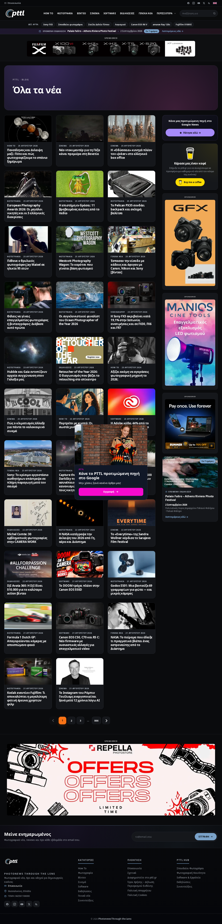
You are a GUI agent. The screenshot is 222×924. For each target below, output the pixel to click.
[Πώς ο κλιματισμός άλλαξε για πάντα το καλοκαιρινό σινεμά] (28, 402)
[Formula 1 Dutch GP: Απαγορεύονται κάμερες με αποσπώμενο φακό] (28, 616)
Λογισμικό (120, 24)
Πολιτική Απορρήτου (139, 890)
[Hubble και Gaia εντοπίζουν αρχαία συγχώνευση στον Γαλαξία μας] (28, 350)
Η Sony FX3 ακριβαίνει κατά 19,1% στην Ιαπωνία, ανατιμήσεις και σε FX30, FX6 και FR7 (131, 322)
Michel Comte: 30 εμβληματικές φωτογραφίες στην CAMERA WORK (27, 538)
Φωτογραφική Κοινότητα (191, 872)
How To (48, 13)
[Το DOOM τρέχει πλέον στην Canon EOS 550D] (80, 564)
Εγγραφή (204, 836)
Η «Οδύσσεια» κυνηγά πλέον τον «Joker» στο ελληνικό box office (131, 154)
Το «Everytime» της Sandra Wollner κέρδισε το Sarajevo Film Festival (131, 538)
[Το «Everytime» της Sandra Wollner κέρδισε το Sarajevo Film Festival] (131, 512)
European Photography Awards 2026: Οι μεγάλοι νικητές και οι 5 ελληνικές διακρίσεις (25, 211)
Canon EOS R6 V (139, 24)
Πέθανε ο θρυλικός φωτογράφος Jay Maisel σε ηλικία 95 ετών (26, 264)
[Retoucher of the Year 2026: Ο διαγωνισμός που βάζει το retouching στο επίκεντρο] (80, 350)
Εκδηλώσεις (127, 13)
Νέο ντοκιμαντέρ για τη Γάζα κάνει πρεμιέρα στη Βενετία (79, 152)
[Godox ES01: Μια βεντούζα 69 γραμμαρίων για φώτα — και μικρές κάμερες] (131, 564)
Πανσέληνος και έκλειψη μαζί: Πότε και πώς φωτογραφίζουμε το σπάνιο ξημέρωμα (27, 155)
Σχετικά (131, 872)
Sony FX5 (48, 24)
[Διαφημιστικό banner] (111, 49)
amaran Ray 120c (161, 24)
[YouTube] (198, 3)
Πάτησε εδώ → (192, 132)
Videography (118, 312)
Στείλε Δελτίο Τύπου (98, 24)
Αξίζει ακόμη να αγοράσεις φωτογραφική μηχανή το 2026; (130, 375)
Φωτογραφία (65, 13)
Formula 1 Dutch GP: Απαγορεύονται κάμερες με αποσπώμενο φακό (26, 641)
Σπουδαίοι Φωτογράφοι (190, 868)
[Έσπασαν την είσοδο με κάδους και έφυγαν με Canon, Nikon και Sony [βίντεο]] (131, 239)
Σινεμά (94, 13)
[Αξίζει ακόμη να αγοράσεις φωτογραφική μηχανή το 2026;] (131, 350)
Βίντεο (81, 13)
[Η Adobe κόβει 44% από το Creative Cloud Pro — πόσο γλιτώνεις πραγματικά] (131, 402)
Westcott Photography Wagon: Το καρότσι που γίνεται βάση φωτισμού (76, 264)
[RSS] (209, 3)
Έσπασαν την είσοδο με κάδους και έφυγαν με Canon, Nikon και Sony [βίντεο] (127, 266)
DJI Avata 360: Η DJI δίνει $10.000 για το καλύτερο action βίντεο (24, 589)
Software (110, 13)
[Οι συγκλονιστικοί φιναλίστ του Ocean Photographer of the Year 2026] (80, 295)
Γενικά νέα (146, 13)
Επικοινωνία (15, 885)
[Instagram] (193, 3)
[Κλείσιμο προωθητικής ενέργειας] (143, 428)
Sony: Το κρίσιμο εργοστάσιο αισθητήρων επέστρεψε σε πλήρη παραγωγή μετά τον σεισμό (28, 480)
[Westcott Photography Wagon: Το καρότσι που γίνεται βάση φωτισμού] (80, 239)
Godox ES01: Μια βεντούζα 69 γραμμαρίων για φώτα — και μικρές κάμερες (131, 589)
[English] (215, 3)
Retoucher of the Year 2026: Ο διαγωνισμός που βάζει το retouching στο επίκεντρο (79, 375)
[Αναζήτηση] (214, 13)
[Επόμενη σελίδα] (106, 720)
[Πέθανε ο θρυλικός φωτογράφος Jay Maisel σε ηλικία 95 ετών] (28, 239)
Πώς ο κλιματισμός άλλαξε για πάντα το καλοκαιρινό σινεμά (26, 427)
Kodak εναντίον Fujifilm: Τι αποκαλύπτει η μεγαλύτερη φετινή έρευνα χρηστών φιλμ (27, 698)
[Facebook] (188, 3)
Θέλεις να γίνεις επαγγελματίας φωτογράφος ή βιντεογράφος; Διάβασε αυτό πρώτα (27, 322)
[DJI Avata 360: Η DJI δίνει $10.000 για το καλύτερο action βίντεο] (28, 564)
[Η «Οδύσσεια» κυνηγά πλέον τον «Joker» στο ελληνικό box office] (131, 128)
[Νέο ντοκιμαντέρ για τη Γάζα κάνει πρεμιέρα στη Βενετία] (80, 128)
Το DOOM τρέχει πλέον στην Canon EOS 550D (79, 587)
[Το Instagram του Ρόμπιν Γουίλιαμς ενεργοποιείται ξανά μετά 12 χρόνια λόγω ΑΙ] (80, 671)
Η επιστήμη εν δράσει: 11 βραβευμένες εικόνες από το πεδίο (79, 209)
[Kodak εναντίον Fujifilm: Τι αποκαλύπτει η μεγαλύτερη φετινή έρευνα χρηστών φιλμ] (28, 671)
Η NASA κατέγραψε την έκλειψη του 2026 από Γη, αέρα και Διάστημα (77, 538)
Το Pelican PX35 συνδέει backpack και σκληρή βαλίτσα (127, 209)
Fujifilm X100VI (184, 24)
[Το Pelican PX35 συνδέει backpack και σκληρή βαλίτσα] (131, 184)
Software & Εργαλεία (188, 877)
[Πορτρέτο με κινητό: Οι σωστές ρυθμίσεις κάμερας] (80, 402)
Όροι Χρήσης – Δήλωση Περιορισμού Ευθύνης (140, 883)
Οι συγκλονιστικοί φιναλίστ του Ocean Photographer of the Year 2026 (79, 320)
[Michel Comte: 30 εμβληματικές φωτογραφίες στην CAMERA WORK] (28, 512)
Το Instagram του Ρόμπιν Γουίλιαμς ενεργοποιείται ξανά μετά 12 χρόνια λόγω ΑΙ (79, 696)
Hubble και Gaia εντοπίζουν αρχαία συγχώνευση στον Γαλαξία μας (27, 375)
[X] (204, 3)
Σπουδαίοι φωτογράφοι (70, 24)
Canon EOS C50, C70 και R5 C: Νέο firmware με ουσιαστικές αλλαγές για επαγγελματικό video (79, 643)
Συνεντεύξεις (85, 900)
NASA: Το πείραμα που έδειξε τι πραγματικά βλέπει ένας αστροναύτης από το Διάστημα (131, 643)
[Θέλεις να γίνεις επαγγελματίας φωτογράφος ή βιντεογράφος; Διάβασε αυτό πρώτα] (28, 295)
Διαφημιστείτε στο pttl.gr (142, 877)
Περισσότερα (164, 13)
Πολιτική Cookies (137, 895)
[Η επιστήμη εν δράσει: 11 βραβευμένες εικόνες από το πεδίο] (80, 184)
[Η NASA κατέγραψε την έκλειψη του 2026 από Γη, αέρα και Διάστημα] (80, 512)
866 (96, 720)
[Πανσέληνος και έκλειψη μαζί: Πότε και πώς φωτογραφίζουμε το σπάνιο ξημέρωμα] (28, 128)
